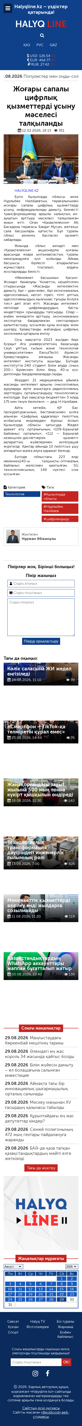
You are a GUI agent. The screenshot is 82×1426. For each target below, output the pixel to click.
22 (62, 1294)
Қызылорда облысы (54, 496)
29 (62, 1299)
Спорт (13, 1332)
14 (51, 1289)
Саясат (13, 1321)
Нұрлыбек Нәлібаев (53, 508)
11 (20, 1289)
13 (41, 1289)
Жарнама (65, 1327)
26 (30, 1299)
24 (10, 1299)
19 (30, 1294)
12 (30, 1289)
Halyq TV (37, 1321)
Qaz (53, 45)
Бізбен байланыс (65, 1334)
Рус (39, 45)
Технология (14, 494)
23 (72, 1294)
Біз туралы (65, 1321)
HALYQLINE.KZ (26, 190)
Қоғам (13, 1327)
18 (20, 1294)
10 (10, 1289)
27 (41, 1299)
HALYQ (41, 24)
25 (20, 1299)
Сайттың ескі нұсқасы (41, 1408)
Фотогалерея (37, 1327)
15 (62, 1289)
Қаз (26, 45)
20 (40, 1294)
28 (51, 1299)
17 (10, 1294)
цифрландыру (57, 519)
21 (51, 1294)
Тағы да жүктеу (41, 1167)
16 (72, 1289)
